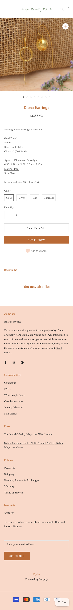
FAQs (7, 389)
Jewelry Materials (14, 407)
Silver (21, 197)
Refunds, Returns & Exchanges (21, 480)
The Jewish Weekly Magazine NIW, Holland (28, 434)
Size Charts (10, 413)
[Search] (62, 8)
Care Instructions (13, 401)
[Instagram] (14, 362)
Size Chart (10, 173)
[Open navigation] (5, 9)
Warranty (9, 486)
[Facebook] (5, 362)
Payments (9, 468)
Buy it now (36, 240)
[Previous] (16, 97)
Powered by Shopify (36, 579)
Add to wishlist (38, 250)
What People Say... (14, 395)
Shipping (9, 474)
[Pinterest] (22, 362)
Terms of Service (13, 492)
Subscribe (16, 556)
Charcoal (49, 197)
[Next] (56, 97)
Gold (9, 197)
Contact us (10, 382)
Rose (34, 197)
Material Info (11, 168)
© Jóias (36, 574)
